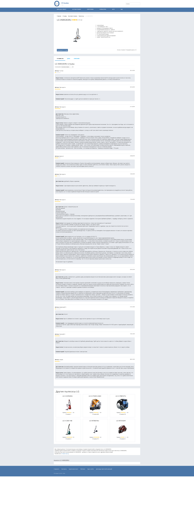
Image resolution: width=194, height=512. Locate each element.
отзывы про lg (65, 453)
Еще (122, 9)
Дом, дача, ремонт (61, 9)
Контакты (64, 469)
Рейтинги (82, 469)
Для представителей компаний (104, 469)
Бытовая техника (76, 9)
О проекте (56, 469)
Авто (113, 9)
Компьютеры (103, 9)
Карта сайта (90, 469)
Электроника (90, 9)
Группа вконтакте (73, 469)
